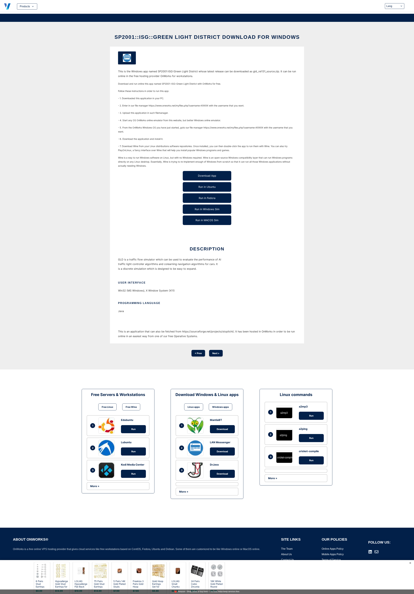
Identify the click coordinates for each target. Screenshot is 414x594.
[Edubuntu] (107, 426)
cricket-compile (309, 451)
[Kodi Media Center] (107, 470)
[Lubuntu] (107, 448)
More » (94, 486)
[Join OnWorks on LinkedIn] (370, 552)
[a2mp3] (285, 412)
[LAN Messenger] (196, 448)
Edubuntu (127, 420)
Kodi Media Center (132, 464)
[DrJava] (196, 470)
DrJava (214, 464)
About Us (286, 554)
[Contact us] (376, 552)
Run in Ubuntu (207, 186)
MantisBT (216, 420)
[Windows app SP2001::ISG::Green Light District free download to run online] (127, 57)
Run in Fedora (207, 198)
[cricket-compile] (285, 457)
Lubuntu (126, 442)
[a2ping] (285, 434)
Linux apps (194, 407)
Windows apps (220, 407)
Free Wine (131, 407)
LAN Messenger (220, 442)
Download (222, 429)
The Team (287, 548)
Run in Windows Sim (207, 209)
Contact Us (287, 559)
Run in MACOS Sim (207, 220)
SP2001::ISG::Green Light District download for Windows (207, 37)
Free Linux (107, 407)
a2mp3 (303, 406)
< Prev (198, 353)
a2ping (303, 428)
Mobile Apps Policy (333, 554)
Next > (215, 353)
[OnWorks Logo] (7, 6)
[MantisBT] (196, 426)
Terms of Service (331, 559)
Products (25, 6)
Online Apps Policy (332, 548)
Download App (207, 175)
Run (133, 429)
